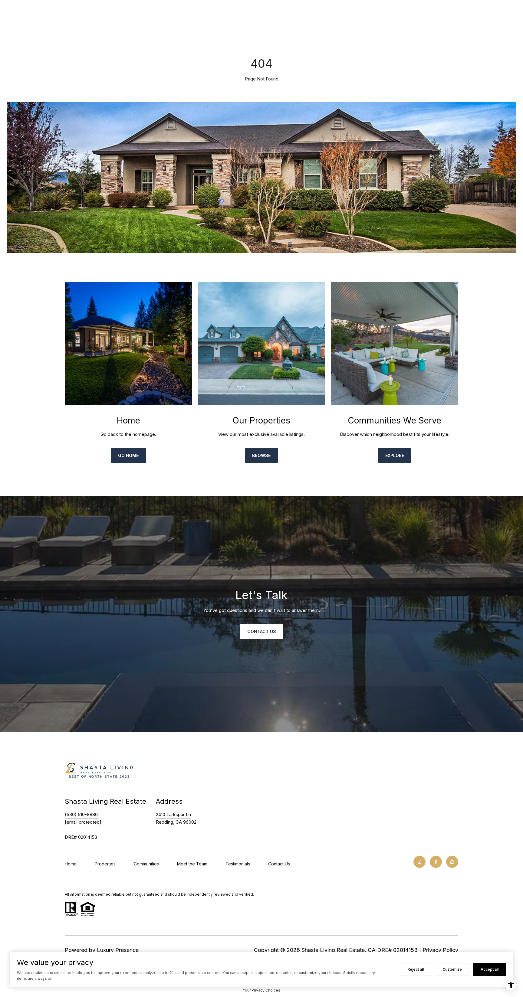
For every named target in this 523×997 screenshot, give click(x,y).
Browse (261, 455)
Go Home (128, 455)
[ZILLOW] (452, 862)
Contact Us (279, 863)
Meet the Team (192, 863)
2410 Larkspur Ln (173, 814)
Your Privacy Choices (261, 990)
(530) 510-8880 (81, 814)
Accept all (489, 969)
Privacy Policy (440, 950)
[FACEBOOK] (436, 862)
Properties (105, 863)
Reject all (415, 969)
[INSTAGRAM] (419, 862)
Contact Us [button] (261, 631)
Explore (394, 455)
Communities (146, 863)
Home (71, 863)
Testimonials (237, 863)
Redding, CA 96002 (176, 822)
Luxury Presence (118, 950)
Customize (452, 969)
